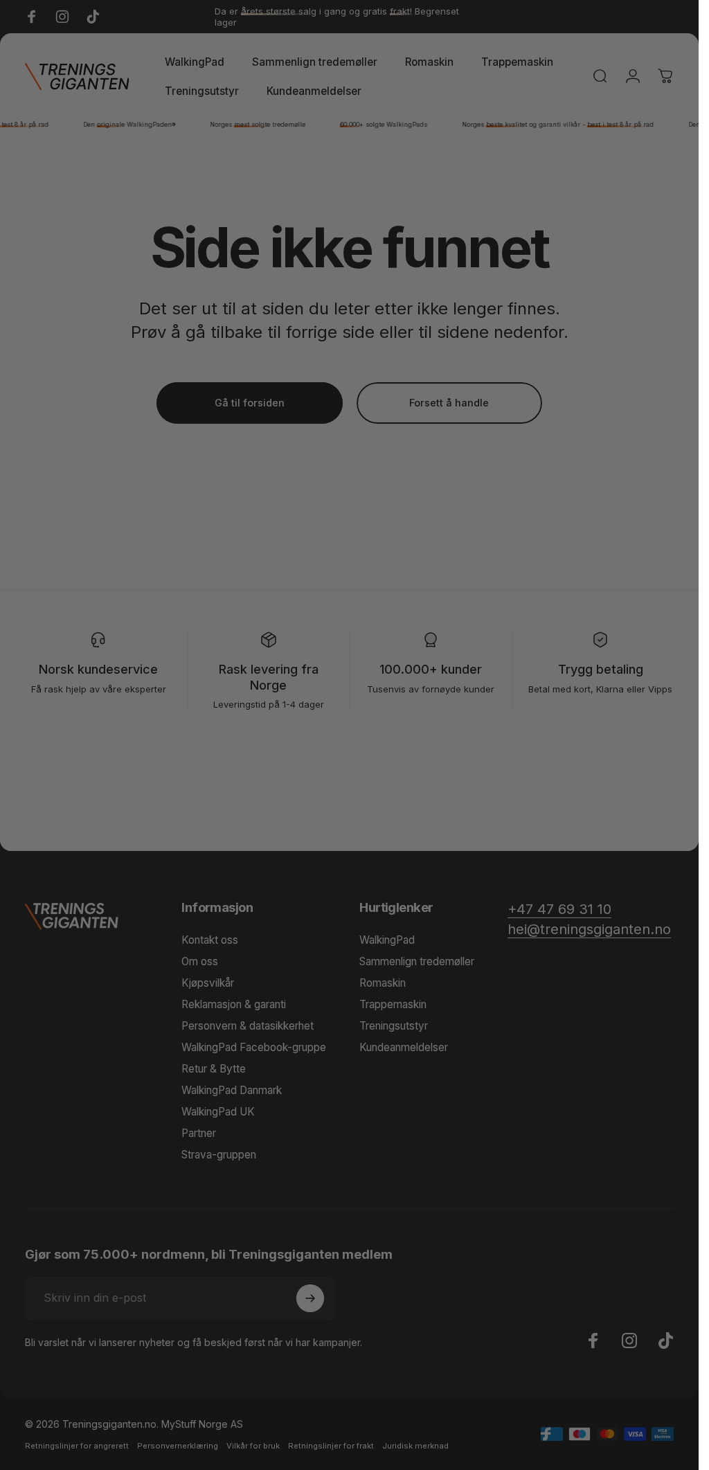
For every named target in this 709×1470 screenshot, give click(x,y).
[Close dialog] (495, 493)
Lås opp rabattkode (349, 907)
